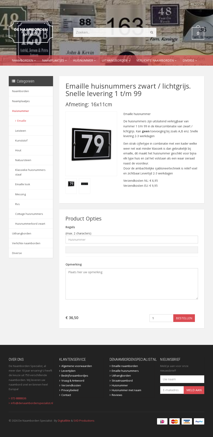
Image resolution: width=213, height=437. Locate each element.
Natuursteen (23, 160)
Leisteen (20, 131)
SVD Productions (83, 420)
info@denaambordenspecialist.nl (32, 403)
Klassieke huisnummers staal (30, 172)
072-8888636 (18, 398)
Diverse (189, 60)
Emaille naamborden (125, 366)
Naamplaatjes (53, 60)
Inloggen (197, 4)
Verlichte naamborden (155, 60)
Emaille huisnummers (125, 371)
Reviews (117, 395)
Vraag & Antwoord (72, 380)
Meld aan (194, 390)
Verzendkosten (71, 385)
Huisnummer (83, 60)
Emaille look (22, 184)
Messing (20, 194)
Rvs (17, 204)
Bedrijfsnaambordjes (74, 375)
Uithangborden (115, 60)
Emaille (21, 121)
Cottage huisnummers (29, 214)
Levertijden (68, 371)
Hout (18, 150)
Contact (66, 395)
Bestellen (184, 318)
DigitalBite (64, 420)
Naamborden (23, 60)
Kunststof (21, 140)
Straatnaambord (122, 380)
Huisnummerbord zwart (30, 223)
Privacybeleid (69, 390)
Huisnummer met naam (126, 390)
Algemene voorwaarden (76, 366)
